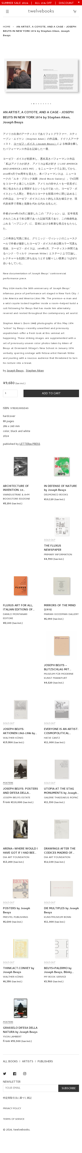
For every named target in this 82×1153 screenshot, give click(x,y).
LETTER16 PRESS (30, 444)
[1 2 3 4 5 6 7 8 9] (41, 75)
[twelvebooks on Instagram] (24, 1074)
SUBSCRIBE (69, 1088)
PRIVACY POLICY (12, 1109)
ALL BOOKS (10, 1062)
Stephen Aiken (35, 371)
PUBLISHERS (45, 1062)
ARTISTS (27, 1062)
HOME (6, 27)
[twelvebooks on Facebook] (14, 1074)
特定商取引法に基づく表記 (17, 1098)
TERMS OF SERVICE (13, 1119)
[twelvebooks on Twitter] (4, 1074)
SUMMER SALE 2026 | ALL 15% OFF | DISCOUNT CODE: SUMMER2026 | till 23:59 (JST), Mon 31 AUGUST (38, 3)
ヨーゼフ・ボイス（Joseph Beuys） (35, 144)
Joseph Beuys (15, 371)
